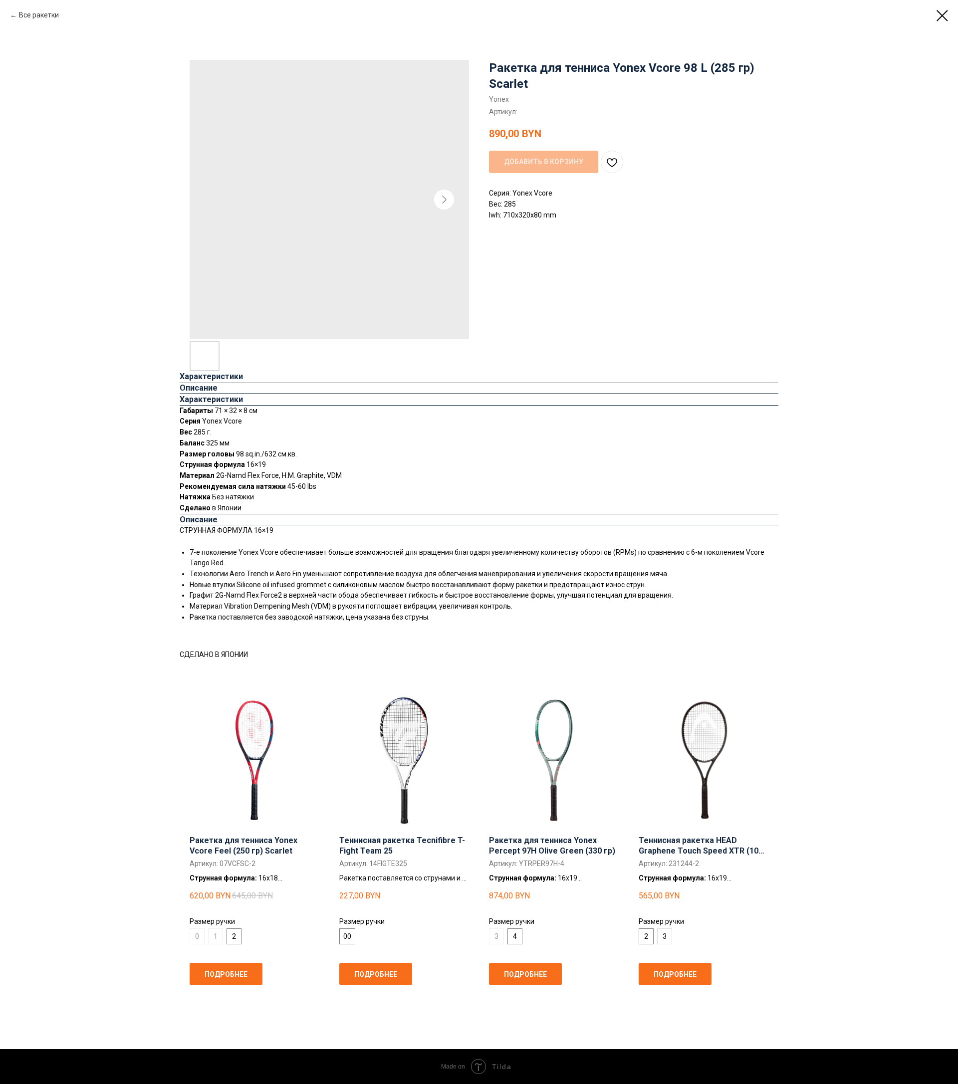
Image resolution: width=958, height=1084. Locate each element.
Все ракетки (39, 15)
